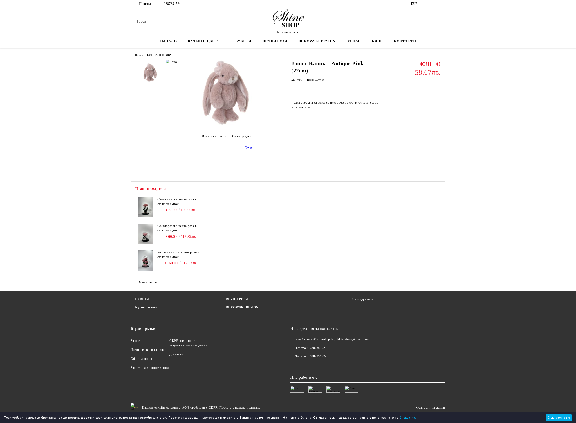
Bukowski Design (317, 41)
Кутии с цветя (204, 41)
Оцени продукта (242, 136)
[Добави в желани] (437, 105)
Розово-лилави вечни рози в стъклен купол (179, 255)
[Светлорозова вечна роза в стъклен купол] (145, 207)
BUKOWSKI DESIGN (159, 55)
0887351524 (172, 3)
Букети (243, 41)
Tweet (249, 147)
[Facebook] (424, 3)
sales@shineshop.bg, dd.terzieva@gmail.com (338, 339)
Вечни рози (275, 41)
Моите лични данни (430, 407)
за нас (354, 41)
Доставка (176, 354)
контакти (405, 41)
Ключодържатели (362, 299)
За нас (135, 340)
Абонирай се (147, 282)
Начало (139, 55)
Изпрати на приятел (214, 136)
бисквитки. (408, 417)
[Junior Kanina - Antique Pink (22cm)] (227, 125)
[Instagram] (438, 3)
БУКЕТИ (142, 299)
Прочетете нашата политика (240, 407)
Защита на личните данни (150, 367)
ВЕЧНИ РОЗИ (237, 299)
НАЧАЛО (168, 41)
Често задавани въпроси (148, 349)
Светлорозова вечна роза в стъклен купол (177, 202)
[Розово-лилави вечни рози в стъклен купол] (145, 260)
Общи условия (141, 358)
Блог (377, 41)
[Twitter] (431, 3)
